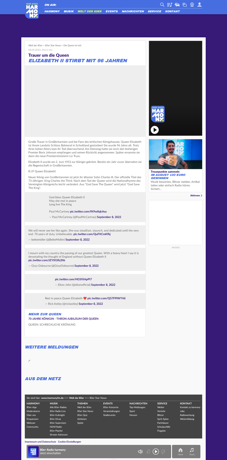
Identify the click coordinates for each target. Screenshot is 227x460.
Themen (82, 403)
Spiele (80, 423)
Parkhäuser (163, 423)
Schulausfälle (163, 427)
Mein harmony (199, 3)
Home (180, 455)
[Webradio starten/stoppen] (156, 451)
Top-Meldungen (137, 407)
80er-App (32, 407)
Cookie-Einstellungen (69, 442)
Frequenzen (32, 419)
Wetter (184, 3)
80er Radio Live (58, 411)
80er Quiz (82, 415)
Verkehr (177, 3)
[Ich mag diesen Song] (149, 451)
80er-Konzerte (110, 407)
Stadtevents (109, 415)
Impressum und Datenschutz (40, 442)
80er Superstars (58, 423)
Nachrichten (133, 11)
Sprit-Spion (162, 419)
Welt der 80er (89, 11)
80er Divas (55, 419)
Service (154, 11)
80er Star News (53, 45)
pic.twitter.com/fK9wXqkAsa (88, 211)
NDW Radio (56, 427)
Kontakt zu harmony (190, 407)
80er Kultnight (57, 415)
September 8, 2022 (109, 217)
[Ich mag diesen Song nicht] (163, 451)
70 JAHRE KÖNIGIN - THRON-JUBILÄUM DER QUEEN (63, 318)
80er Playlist (56, 431)
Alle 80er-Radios (58, 407)
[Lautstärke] (140, 451)
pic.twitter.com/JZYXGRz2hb (46, 260)
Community (32, 427)
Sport (132, 411)
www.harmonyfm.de (52, 398)
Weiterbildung (187, 419)
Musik (68, 11)
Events (112, 11)
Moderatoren (33, 411)
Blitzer (160, 415)
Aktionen (195, 196)
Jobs (182, 411)
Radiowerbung (187, 415)
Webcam (192, 3)
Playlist (169, 3)
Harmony (52, 11)
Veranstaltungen (111, 411)
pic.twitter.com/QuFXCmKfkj (91, 234)
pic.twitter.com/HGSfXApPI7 (73, 279)
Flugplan (161, 431)
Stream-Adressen (59, 435)
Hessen (133, 415)
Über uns (31, 415)
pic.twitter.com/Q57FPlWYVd (106, 298)
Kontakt (172, 11)
